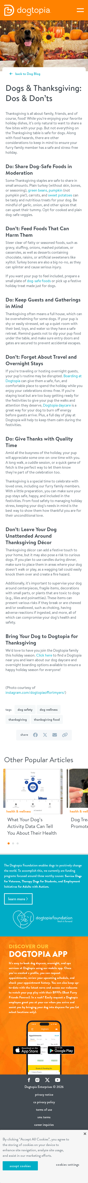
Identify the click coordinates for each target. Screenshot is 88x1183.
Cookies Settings (67, 1164)
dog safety (25, 709)
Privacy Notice (44, 1094)
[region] (44, 1156)
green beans (37, 190)
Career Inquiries (44, 1124)
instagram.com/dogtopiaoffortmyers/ (35, 692)
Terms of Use (44, 1109)
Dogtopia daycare (57, 405)
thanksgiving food (47, 719)
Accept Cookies (20, 1166)
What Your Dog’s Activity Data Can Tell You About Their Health (32, 826)
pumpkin (55, 190)
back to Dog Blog (27, 73)
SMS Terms (44, 1117)
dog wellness (49, 709)
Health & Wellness (18, 811)
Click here (44, 655)
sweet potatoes (60, 195)
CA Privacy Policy (44, 1102)
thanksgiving (18, 719)
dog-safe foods (39, 280)
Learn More (16, 899)
